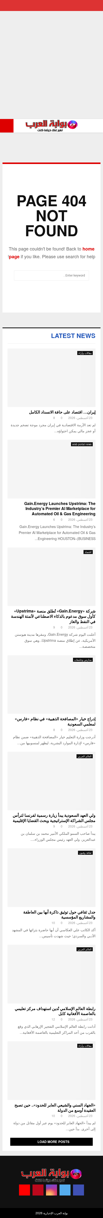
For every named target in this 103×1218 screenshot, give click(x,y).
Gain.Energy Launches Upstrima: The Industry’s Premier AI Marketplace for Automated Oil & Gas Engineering (60, 508)
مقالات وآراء (85, 353)
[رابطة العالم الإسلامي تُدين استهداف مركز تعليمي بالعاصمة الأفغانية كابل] (52, 974)
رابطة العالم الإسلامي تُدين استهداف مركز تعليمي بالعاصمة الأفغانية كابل (55, 1011)
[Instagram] (51, 1190)
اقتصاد (88, 552)
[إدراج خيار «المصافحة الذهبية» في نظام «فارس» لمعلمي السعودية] (52, 684)
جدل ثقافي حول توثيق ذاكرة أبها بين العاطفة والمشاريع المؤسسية (59, 914)
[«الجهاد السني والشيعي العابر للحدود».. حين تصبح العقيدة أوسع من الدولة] (52, 1070)
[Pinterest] (38, 1190)
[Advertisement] (51, 65)
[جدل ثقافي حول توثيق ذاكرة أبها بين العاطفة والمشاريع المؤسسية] (52, 877)
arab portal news (82, 444)
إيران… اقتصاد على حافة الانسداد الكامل (62, 412)
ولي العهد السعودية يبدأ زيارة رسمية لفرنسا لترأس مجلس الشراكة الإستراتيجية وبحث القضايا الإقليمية (54, 817)
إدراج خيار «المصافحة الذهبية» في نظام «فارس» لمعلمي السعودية (55, 721)
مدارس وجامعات (83, 660)
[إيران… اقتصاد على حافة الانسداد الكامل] (52, 377)
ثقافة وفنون (85, 852)
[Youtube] (24, 1190)
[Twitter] (65, 1190)
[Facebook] (78, 1190)
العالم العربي (85, 756)
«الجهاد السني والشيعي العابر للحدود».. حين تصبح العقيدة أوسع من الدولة (55, 1107)
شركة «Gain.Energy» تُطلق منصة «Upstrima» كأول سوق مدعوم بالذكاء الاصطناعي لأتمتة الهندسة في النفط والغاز (53, 616)
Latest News (73, 335)
